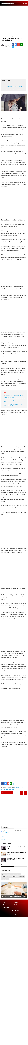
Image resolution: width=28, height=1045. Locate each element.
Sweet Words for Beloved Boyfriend (13, 89)
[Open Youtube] (18, 910)
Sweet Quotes (11, 789)
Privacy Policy (6, 907)
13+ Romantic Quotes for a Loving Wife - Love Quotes (13, 405)
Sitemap (3, 839)
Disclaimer (16, 904)
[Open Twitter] (13, 910)
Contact (16, 902)
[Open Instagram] (15, 910)
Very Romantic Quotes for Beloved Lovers (15, 86)
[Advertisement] (14, 21)
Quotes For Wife (17, 874)
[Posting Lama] (21, 792)
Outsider (20, 914)
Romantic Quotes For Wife (18, 876)
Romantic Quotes (4, 789)
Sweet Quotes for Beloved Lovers (13, 84)
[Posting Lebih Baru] (25, 792)
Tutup (8, 80)
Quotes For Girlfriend (18, 787)
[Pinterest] (18, 44)
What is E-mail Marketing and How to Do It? (14, 896)
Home (2, 836)
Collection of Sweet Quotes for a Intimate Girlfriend (15, 859)
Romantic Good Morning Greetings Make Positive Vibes (13, 396)
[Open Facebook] (10, 910)
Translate (6, 832)
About (4, 902)
